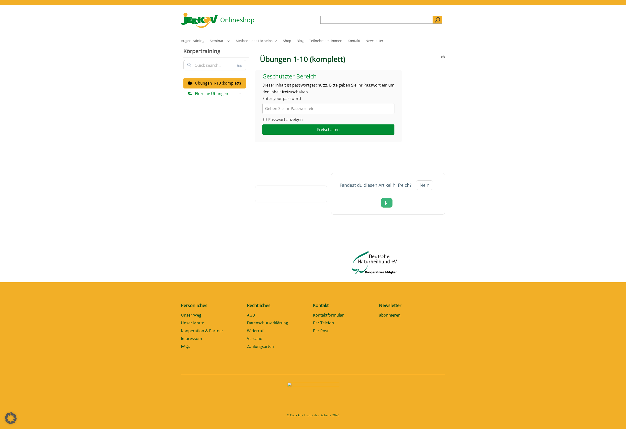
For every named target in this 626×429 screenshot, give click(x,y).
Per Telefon (323, 323)
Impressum (191, 339)
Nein (424, 185)
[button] (11, 418)
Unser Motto (192, 323)
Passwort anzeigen (285, 119)
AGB (251, 315)
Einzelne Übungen (211, 93)
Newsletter (374, 41)
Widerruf (255, 331)
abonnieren (390, 315)
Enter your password (281, 98)
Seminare (217, 41)
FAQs (185, 346)
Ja (387, 203)
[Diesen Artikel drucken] (443, 57)
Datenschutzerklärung (267, 323)
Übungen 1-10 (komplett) (218, 83)
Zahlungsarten (260, 346)
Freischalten (328, 129)
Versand (254, 339)
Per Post (321, 331)
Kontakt (354, 41)
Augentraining (192, 41)
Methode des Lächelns (254, 41)
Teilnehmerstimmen (325, 41)
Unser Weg (191, 315)
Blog (300, 41)
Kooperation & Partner (202, 331)
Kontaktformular (328, 315)
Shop (287, 41)
